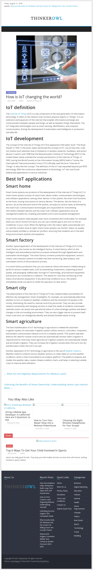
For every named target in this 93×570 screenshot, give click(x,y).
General (77, 498)
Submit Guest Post (64, 509)
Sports (9, 446)
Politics (77, 516)
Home (59, 483)
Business (77, 483)
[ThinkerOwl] (6, 29)
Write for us (61, 487)
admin (21, 101)
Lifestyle (77, 512)
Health (76, 502)
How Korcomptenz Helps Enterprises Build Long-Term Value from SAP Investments (47, 488)
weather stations (73, 351)
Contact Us (61, 505)
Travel (76, 532)
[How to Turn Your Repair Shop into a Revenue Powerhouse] (46, 405)
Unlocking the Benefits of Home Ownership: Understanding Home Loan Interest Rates (46, 386)
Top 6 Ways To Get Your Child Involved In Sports (36, 450)
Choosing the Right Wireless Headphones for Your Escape (74, 423)
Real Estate (78, 520)
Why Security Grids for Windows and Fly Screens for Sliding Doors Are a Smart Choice (44, 6)
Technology (11, 92)
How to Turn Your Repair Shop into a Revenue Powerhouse (45, 423)
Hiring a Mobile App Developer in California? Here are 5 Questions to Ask (17, 416)
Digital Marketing (80, 487)
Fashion (77, 494)
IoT (41, 101)
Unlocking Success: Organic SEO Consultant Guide (47, 513)
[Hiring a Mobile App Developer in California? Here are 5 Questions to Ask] (18, 405)
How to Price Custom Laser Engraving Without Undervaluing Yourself (47, 502)
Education (78, 491)
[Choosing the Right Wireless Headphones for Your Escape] (75, 405)
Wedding (77, 536)
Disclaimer (61, 494)
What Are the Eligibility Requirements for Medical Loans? (35, 373)
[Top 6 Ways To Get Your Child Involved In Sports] (46, 441)
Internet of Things (33, 101)
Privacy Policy (62, 491)
